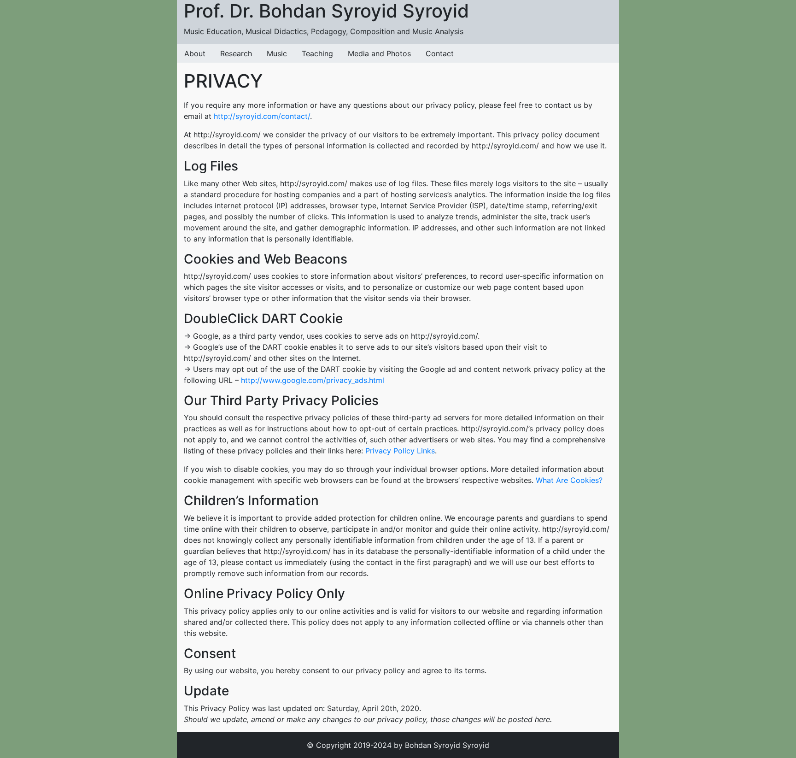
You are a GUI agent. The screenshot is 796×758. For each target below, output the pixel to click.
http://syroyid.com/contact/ (262, 116)
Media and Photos (379, 53)
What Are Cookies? (569, 480)
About (194, 53)
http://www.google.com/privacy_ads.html (312, 380)
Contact (440, 53)
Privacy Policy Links (400, 450)
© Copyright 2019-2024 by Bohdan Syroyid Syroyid (398, 745)
